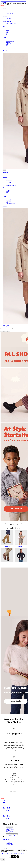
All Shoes (8, 28)
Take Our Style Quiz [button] (14, 791)
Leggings (8, 42)
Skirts (7, 45)
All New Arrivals (9, 13)
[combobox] (7, 328)
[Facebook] (4, 802)
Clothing (4, 37)
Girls (4, 8)
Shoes (4, 26)
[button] (14, 330)
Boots (7, 33)
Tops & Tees (8, 43)
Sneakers (7, 30)
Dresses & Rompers (10, 41)
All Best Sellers (9, 18)
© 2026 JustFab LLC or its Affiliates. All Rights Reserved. (13, 853)
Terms (10, 2)
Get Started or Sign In (5, 331)
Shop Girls (6, 808)
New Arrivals (5, 11)
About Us (6, 839)
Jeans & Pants (8, 46)
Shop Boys (6, 816)
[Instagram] (4, 801)
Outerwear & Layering (10, 48)
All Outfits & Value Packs (11, 23)
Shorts (7, 44)
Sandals (7, 31)
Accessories (5, 50)
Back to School (6, 325)
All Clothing (8, 39)
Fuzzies (7, 32)
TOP (3, 859)
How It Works (6, 326)
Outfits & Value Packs (7, 21)
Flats (7, 34)
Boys (5, 169)
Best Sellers (5, 16)
